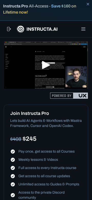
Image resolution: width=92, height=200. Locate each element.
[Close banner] (88, 4)
